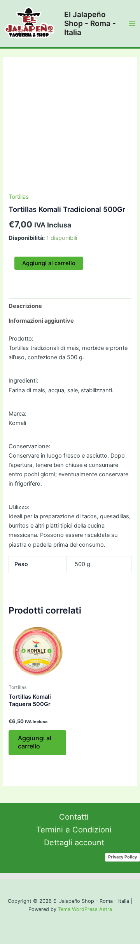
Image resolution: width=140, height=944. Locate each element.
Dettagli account (74, 842)
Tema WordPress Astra (85, 909)
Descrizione (25, 305)
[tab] (70, 305)
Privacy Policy (122, 857)
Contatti (74, 817)
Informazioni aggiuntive (41, 320)
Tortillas (19, 196)
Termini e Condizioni (74, 829)
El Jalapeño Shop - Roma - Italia (90, 23)
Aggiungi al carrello (48, 263)
